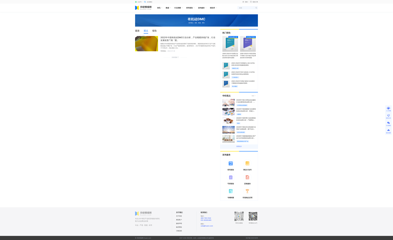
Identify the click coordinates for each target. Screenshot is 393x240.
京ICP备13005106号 (252, 238)
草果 (238, 123)
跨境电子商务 (251, 37)
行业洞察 (177, 8)
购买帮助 (179, 227)
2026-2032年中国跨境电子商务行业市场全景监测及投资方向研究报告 (248, 55)
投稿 (246, 2)
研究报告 (189, 8)
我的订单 (255, 2)
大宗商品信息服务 (242, 105)
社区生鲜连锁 (240, 132)
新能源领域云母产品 (242, 141)
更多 (253, 96)
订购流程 (179, 231)
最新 (137, 30)
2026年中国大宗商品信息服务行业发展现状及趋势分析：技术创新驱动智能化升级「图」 (246, 102)
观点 (146, 30)
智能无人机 (235, 68)
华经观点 (163, 51)
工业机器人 (235, 77)
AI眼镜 (239, 114)
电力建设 (234, 86)
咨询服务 (201, 8)
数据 (167, 8)
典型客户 (179, 220)
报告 (154, 30)
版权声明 (179, 223)
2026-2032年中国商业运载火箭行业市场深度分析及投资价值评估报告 (230, 55)
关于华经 (179, 216)
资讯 (158, 8)
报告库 (212, 8)
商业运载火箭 (233, 37)
